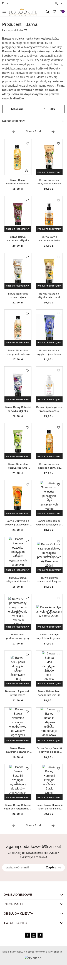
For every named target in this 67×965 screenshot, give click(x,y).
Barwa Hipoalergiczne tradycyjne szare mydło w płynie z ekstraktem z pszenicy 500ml (49, 409)
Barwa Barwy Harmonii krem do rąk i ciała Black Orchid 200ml (49, 807)
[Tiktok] (40, 935)
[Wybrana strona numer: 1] (33, 131)
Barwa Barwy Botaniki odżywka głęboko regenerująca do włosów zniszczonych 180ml (49, 750)
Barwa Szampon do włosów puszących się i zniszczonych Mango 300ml (49, 522)
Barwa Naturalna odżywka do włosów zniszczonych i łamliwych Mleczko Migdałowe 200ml (49, 182)
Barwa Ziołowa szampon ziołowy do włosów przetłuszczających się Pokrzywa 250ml (49, 579)
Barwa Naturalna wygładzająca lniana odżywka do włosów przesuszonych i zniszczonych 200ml (49, 352)
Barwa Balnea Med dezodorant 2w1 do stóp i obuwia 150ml (49, 693)
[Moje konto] (58, 3)
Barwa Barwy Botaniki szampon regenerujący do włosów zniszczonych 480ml (17, 807)
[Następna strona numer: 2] (53, 131)
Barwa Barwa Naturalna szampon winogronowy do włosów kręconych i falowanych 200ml (17, 750)
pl (3, 3)
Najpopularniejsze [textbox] (13, 120)
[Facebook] (27, 935)
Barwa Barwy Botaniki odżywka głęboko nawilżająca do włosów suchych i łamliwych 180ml (17, 409)
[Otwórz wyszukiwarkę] (47, 12)
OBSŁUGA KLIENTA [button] (18, 913)
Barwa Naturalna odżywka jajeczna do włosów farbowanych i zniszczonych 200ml (49, 295)
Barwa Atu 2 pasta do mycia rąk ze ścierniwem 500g (17, 693)
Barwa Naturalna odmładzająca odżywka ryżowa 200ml (18, 295)
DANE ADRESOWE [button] (18, 894)
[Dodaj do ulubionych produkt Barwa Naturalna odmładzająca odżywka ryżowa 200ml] (27, 257)
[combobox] (33, 121)
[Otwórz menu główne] (4, 12)
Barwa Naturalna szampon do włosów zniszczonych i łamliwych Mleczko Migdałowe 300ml (18, 352)
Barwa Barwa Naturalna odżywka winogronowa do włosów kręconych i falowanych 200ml (17, 238)
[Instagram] (33, 935)
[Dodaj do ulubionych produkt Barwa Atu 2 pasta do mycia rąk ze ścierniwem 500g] (27, 654)
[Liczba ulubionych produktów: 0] (54, 12)
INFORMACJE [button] (14, 904)
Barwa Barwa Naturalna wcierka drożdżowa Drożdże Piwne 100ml (49, 238)
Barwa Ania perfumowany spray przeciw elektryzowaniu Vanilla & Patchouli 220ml (18, 636)
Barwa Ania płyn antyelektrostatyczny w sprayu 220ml (49, 636)
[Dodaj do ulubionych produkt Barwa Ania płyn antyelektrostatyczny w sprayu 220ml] (58, 598)
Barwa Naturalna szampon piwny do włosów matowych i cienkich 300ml (49, 466)
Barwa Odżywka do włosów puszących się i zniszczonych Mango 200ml (18, 522)
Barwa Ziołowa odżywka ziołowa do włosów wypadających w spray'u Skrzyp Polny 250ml (18, 579)
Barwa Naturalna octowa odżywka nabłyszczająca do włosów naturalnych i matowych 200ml (18, 466)
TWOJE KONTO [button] (15, 923)
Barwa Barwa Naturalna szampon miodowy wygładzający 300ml (17, 182)
